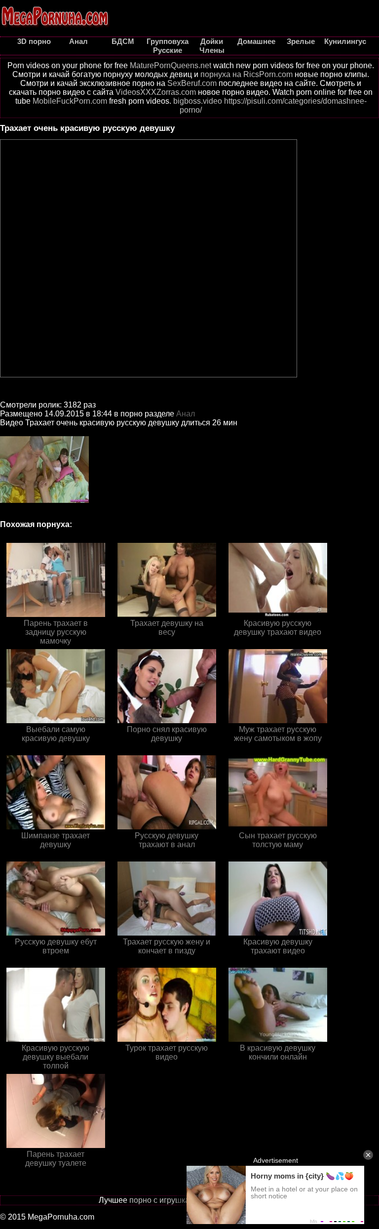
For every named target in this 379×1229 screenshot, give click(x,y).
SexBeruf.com (192, 83)
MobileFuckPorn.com (70, 101)
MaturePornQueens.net (170, 65)
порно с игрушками (164, 1200)
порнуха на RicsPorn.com (246, 74)
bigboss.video (197, 101)
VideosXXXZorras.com (155, 92)
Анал (185, 414)
